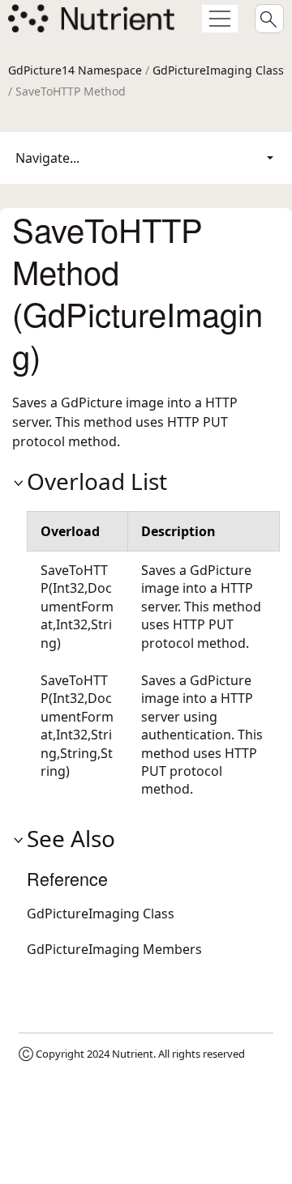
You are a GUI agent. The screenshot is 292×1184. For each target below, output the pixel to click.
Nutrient (132, 1053)
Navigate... (47, 158)
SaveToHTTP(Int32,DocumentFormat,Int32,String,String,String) (77, 725)
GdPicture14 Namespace (75, 70)
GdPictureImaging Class (218, 70)
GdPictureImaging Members (114, 949)
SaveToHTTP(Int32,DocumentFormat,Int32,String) (77, 606)
